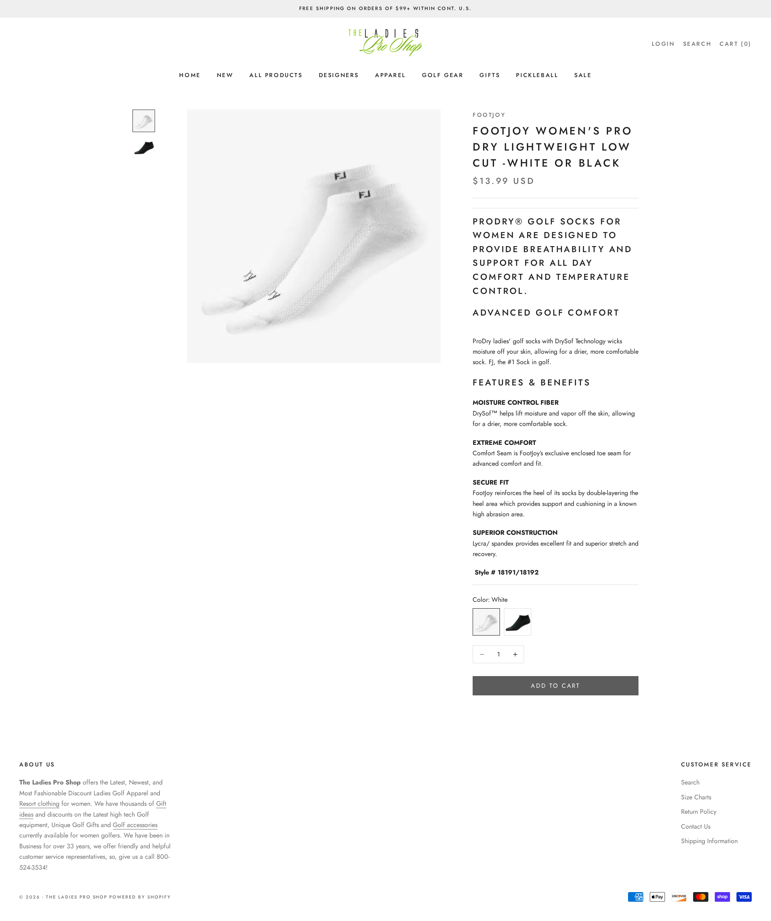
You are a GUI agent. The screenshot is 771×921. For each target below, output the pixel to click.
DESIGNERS (339, 75)
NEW (225, 75)
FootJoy (489, 115)
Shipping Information (709, 841)
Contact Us (695, 826)
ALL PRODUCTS (275, 75)
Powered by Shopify (140, 897)
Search (690, 782)
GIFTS (489, 75)
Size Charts (696, 797)
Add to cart (555, 685)
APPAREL (390, 75)
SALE (583, 75)
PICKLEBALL (537, 75)
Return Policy (698, 811)
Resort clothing (39, 803)
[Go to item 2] (144, 147)
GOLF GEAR (442, 75)
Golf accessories (135, 824)
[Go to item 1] (144, 121)
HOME (189, 75)
